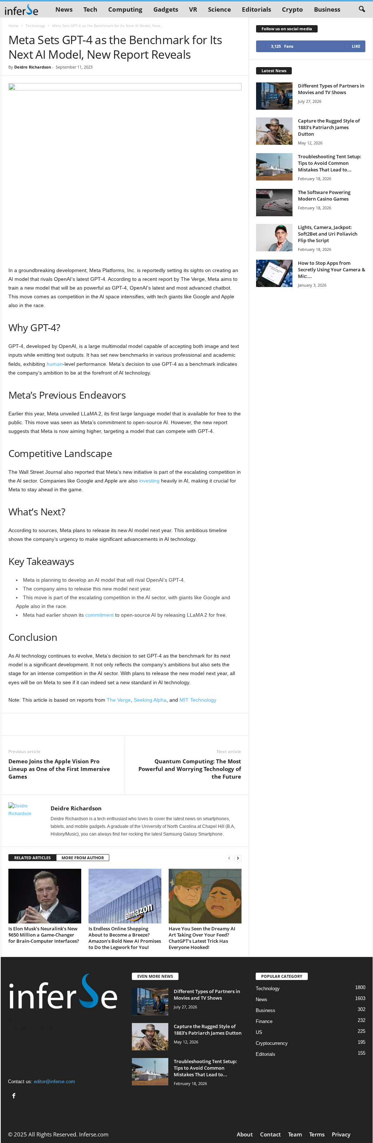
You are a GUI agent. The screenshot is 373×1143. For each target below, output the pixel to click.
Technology (35, 25)
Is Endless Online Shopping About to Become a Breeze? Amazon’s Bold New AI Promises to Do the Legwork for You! (125, 937)
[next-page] (238, 858)
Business (327, 9)
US (259, 1032)
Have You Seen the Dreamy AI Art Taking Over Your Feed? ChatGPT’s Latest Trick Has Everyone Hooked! (202, 937)
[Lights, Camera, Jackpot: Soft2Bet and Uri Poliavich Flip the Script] (274, 237)
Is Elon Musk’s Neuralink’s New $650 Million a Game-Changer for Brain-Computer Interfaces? (43, 934)
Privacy (341, 1134)
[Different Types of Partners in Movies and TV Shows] (274, 96)
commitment (99, 615)
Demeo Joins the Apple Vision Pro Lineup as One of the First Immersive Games (59, 769)
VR (193, 9)
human (55, 364)
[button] (362, 9)
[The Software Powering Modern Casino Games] (274, 202)
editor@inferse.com (54, 1081)
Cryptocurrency (272, 1043)
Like (356, 46)
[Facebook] (14, 1096)
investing (149, 481)
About (245, 1134)
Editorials (256, 9)
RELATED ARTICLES (32, 857)
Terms (317, 1134)
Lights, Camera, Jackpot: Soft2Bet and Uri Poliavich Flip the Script (327, 234)
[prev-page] (229, 858)
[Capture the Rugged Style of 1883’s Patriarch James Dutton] (274, 131)
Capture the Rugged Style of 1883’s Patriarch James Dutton (329, 127)
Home (13, 25)
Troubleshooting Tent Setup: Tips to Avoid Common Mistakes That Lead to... (329, 163)
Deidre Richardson (32, 67)
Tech (90, 9)
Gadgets (165, 9)
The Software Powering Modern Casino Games (324, 195)
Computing (125, 9)
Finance (264, 1021)
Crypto (292, 9)
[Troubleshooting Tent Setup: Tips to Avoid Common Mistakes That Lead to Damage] (274, 167)
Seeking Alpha (150, 700)
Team (295, 1134)
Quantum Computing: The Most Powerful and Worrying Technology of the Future (189, 769)
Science (219, 9)
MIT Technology (198, 700)
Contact (270, 1134)
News (63, 9)
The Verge (119, 700)
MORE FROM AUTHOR (83, 857)
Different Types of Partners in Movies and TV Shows (331, 89)
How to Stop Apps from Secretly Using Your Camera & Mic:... (331, 269)
